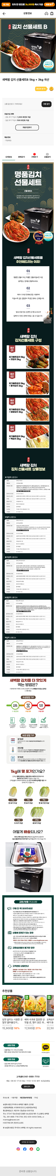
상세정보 (8, 157)
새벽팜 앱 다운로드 (28, 1142)
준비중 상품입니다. (28, 1171)
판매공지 (21, 157)
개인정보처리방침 (26, 1098)
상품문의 (47, 156)
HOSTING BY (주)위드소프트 (13, 1123)
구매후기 (34, 156)
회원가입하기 (27, 127)
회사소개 (6, 1098)
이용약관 (14, 1098)
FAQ (36, 1098)
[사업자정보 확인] (31, 1108)
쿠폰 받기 (46, 104)
